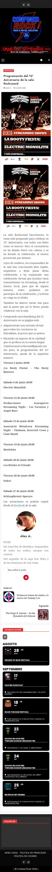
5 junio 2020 (21, 88)
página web (32, 320)
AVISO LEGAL (11, 852)
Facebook (19, 505)
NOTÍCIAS (9, 70)
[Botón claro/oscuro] (42, 60)
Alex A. (9, 88)
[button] (2, 60)
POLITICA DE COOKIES (25, 856)
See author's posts (17, 570)
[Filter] (5, 636)
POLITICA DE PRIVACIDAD (33, 852)
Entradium (9, 333)
